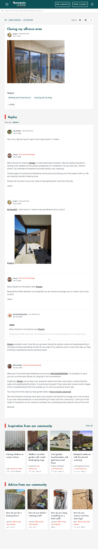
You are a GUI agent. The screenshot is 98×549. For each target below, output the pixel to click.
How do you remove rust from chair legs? (81, 515)
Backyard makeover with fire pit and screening (82, 457)
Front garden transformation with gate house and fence (59, 458)
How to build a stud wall (60, 392)
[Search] (2, 10)
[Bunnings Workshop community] (19, 4)
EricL (75, 521)
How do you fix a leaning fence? (14, 514)
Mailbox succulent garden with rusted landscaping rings (37, 457)
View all (89, 426)
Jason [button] (15, 154)
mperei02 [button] (17, 131)
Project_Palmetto (57, 466)
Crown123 (32, 466)
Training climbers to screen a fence (14, 455)
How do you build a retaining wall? (37, 514)
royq (7, 468)
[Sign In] (92, 4)
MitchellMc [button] (17, 365)
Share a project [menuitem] (80, 4)
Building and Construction (19, 98)
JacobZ (9, 521)
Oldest (15, 122)
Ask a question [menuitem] (62, 4)
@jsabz (32, 163)
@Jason (10, 263)
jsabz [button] (15, 34)
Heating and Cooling (43, 98)
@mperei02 (12, 209)
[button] (9, 35)
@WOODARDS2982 (59, 373)
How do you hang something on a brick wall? (59, 515)
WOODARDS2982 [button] (20, 314)
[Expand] (49, 339)
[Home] (5, 20)
